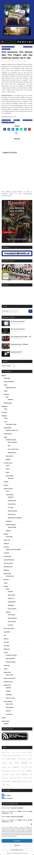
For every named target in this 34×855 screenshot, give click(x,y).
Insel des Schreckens (12, 618)
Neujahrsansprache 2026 (16, 352)
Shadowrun (6, 639)
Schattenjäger (9, 694)
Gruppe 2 (8, 469)
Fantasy (17, 763)
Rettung (11, 122)
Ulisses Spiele (6, 781)
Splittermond (6, 649)
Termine (5, 409)
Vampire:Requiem (9, 707)
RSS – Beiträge (7, 795)
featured (24, 762)
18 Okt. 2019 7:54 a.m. (16, 346)
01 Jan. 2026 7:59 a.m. (16, 354)
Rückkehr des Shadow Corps (12, 430)
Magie (22, 767)
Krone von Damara (12, 504)
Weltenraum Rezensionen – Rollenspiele (19, 344)
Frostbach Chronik (12, 500)
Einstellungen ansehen (17, 849)
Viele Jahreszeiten (12, 514)
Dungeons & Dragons (8, 46)
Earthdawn (6, 534)
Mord (26, 767)
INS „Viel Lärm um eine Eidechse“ (18, 321)
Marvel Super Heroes (8, 566)
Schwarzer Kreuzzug (10, 698)
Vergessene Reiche (16, 781)
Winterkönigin (11, 605)
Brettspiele (4, 412)
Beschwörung (24, 752)
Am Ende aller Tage (10, 576)
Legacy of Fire (11, 598)
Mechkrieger (6, 570)
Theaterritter (11, 478)
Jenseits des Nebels (12, 527)
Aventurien (18, 752)
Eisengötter (10, 591)
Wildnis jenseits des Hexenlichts (15, 518)
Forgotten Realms (9, 494)
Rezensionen (6, 394)
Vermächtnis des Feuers (27, 781)
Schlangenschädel (12, 602)
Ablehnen (17, 845)
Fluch (31, 763)
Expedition (4, 763)
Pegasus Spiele (5, 774)
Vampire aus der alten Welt (9, 678)
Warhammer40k (7, 685)
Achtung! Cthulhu (7, 428)
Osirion (18, 771)
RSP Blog (4, 718)
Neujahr (30, 767)
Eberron (7, 491)
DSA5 (3, 758)
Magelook (5, 122)
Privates (5, 391)
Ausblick (13, 752)
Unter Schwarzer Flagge (11, 424)
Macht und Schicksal (10, 658)
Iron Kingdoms (28, 46)
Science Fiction (13, 777)
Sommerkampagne (8, 403)
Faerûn (10, 763)
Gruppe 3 (8, 472)
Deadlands (6, 482)
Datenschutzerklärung (18, 853)
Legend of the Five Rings (9, 560)
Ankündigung (4, 406)
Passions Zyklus (9, 536)
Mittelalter (8, 459)
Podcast (5, 385)
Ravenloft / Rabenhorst (11, 524)
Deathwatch (8, 687)
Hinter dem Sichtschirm (9, 381)
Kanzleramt (16, 767)
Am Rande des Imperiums (11, 655)
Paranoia (5, 583)
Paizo (23, 771)
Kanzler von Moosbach (21, 61)
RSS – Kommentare (8, 798)
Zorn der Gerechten (12, 608)
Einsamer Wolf (7, 540)
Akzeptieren (17, 840)
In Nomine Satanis (7, 556)
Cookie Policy (9, 853)
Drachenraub (10, 497)
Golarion (7, 589)
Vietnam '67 (8, 711)
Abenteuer (3, 752)
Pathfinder (6, 586)
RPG (31, 774)
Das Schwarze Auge (8, 463)
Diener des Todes (9, 675)
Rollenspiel (25, 774)
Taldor (30, 778)
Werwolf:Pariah (9, 714)
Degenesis (6, 485)
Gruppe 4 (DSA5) (9, 476)
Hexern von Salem (9, 456)
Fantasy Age (6, 547)
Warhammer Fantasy (8, 681)
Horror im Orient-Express (13, 449)
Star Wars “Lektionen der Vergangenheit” (15, 816)
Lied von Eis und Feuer (8, 563)
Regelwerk (18, 774)
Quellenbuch (12, 774)
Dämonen (30, 758)
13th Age (6, 418)
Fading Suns (6, 543)
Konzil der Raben (11, 595)
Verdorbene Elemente (12, 511)
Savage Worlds (7, 632)
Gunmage (16, 120)
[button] (31, 824)
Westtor (3, 784)
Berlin (9, 445)
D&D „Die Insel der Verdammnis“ (18, 329)
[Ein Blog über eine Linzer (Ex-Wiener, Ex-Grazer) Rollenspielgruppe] (17, 24)
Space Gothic (6, 645)
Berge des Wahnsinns (12, 442)
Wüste (8, 784)
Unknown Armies (7, 672)
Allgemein (4, 375)
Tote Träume (10, 507)
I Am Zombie (6, 553)
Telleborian (8, 530)
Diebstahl (30, 755)
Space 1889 (6, 642)
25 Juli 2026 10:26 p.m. (16, 323)
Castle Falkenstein (8, 434)
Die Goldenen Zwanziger (11, 439)
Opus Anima (6, 579)
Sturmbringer (7, 665)
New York (13, 771)
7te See (5, 422)
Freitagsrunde (7, 378)
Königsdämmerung (12, 452)
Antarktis (8, 752)
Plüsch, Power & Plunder (9, 628)
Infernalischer (27, 120)
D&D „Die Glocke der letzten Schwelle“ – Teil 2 (21, 336)
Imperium (9, 767)
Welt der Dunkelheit (8, 701)
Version (26, 853)
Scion (5, 635)
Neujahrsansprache (6, 771)
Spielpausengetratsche (11, 387)
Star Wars (6, 652)
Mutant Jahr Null (7, 573)
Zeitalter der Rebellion (10, 662)
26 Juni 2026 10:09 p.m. (16, 338)
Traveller (5, 669)
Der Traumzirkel (24, 755)
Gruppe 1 (8, 465)
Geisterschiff (6, 120)
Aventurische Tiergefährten (17, 808)
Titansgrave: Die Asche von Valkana (13, 549)
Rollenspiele (10, 399)
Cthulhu (5, 437)
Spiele (7, 397)
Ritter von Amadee (12, 621)
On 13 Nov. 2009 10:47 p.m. (8, 61)
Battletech (6, 724)
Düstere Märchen (11, 614)
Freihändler (8, 691)
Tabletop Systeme (5, 721)
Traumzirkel (10, 625)
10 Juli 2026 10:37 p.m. (16, 331)
